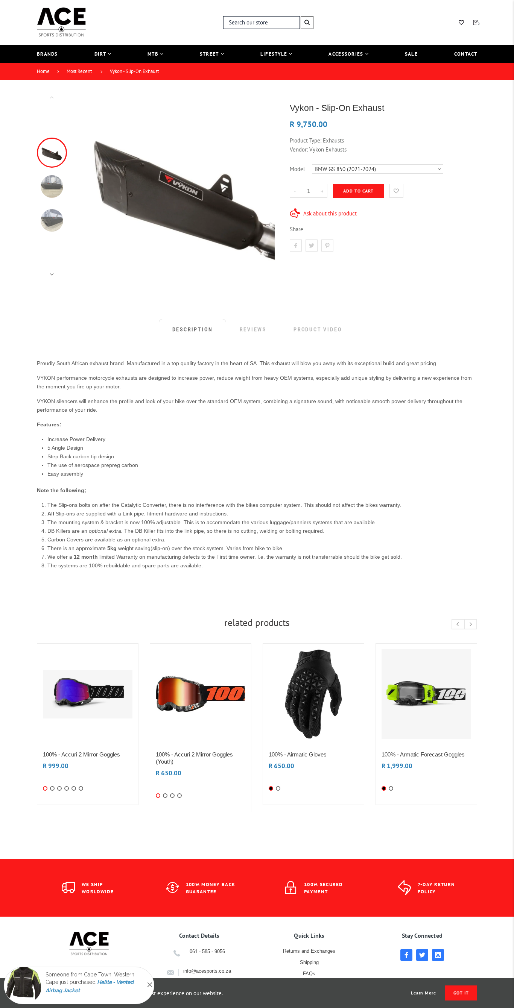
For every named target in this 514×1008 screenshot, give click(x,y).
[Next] (265, 185)
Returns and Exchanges (309, 951)
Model (297, 169)
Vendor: (299, 149)
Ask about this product (330, 213)
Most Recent (79, 71)
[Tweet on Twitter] (312, 245)
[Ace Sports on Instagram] (438, 955)
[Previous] (95, 185)
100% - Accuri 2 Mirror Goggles (81, 754)
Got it (461, 993)
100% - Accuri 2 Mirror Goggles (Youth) (194, 758)
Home (43, 71)
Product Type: (305, 140)
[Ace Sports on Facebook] (406, 955)
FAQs (309, 973)
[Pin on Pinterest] (327, 245)
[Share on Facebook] (296, 245)
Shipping (309, 962)
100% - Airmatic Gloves (298, 754)
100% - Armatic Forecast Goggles (423, 754)
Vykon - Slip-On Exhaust (134, 71)
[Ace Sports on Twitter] (422, 955)
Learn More (423, 993)
